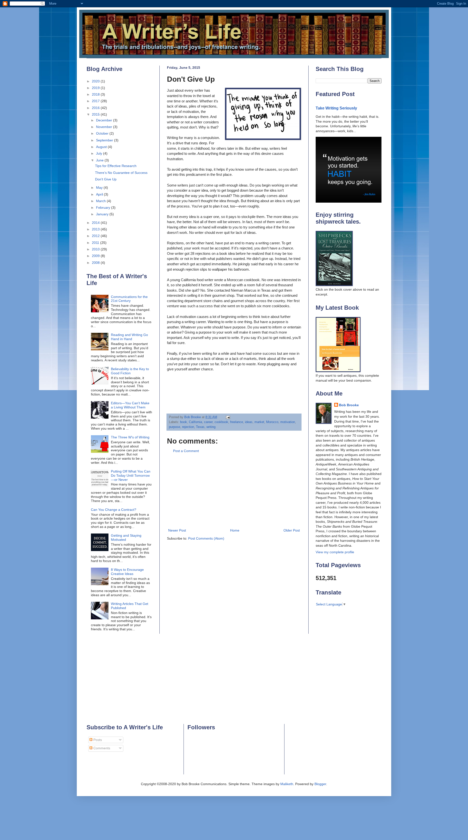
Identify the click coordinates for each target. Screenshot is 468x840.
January (102, 214)
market (259, 422)
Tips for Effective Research (115, 166)
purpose (174, 427)
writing (210, 427)
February (103, 207)
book (183, 422)
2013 (96, 229)
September (105, 140)
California (195, 422)
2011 (96, 243)
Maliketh (286, 784)
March (101, 201)
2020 (96, 81)
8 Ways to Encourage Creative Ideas (127, 572)
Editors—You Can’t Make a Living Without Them (130, 405)
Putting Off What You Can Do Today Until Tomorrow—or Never (130, 475)
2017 (96, 101)
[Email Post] (227, 417)
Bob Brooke (349, 405)
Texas (200, 427)
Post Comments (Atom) (206, 538)
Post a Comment (186, 451)
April (100, 194)
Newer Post (177, 530)
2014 (96, 223)
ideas (249, 422)
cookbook (221, 422)
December (104, 120)
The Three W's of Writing (130, 437)
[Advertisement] (234, 490)
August (102, 147)
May (100, 187)
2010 (96, 249)
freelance (236, 422)
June (100, 160)
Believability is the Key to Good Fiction (130, 371)
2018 (96, 94)
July (99, 153)
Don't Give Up (106, 179)
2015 (96, 114)
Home (234, 530)
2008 (96, 263)
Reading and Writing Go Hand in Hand (129, 337)
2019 (96, 88)
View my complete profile (335, 552)
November (104, 127)
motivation (287, 422)
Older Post (291, 530)
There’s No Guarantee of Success (121, 173)
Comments (101, 748)
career (208, 422)
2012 (96, 236)
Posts (97, 740)
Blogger (320, 784)
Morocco (272, 422)
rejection (188, 427)
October (102, 133)
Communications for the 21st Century (129, 299)
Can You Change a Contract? (113, 510)
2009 (96, 256)
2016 (96, 108)
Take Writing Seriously (336, 108)
